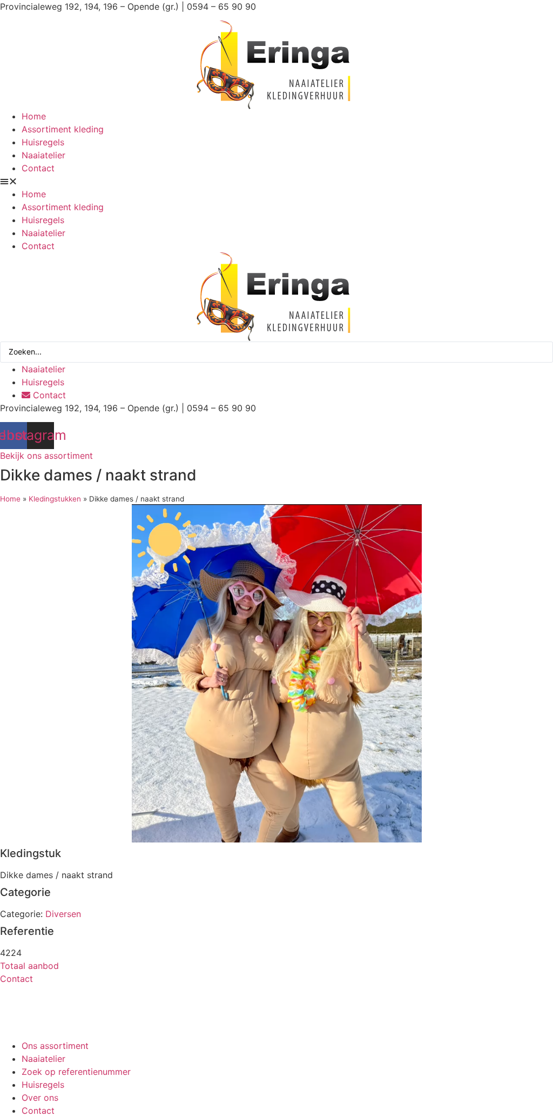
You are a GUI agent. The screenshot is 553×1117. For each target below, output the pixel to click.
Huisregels (43, 142)
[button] (276, 181)
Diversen (63, 913)
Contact (38, 168)
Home (34, 116)
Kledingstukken (55, 498)
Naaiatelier (43, 155)
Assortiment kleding (63, 129)
